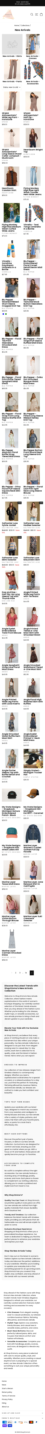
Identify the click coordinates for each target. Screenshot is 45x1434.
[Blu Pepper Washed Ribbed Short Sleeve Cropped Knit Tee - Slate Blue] (3, 314)
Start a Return (7, 1388)
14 (26, 973)
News (4, 1385)
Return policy (7, 1392)
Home (16, 25)
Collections (25, 25)
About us (5, 1407)
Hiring (4, 1403)
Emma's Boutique (11, 1418)
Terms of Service (8, 1396)
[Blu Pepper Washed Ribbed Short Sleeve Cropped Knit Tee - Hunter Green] (6, 314)
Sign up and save (11, 1413)
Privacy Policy (7, 1399)
